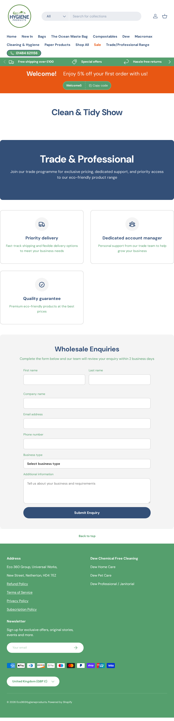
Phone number (33, 434)
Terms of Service (19, 592)
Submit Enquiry (87, 512)
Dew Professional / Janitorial (112, 584)
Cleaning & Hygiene (23, 44)
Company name (34, 394)
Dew (126, 36)
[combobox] (91, 16)
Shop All (82, 44)
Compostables (105, 36)
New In (27, 36)
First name (30, 370)
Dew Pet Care (100, 575)
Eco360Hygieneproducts (32, 702)
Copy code (100, 85)
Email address (33, 414)
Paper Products (57, 44)
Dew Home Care (102, 567)
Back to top (87, 536)
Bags (42, 36)
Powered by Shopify (60, 702)
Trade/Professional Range (127, 44)
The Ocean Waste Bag (69, 36)
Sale (97, 44)
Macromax (143, 36)
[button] (164, 16)
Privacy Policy (17, 601)
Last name (96, 370)
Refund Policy (17, 584)
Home (12, 36)
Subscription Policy (22, 609)
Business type (32, 455)
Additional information (38, 474)
